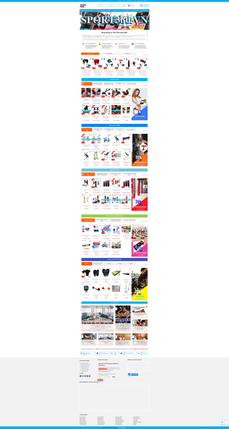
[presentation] (82, 68)
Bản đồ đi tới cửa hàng (103, 368)
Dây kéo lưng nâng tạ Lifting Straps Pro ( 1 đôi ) (106, 100)
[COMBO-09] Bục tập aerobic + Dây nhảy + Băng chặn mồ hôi (142, 72)
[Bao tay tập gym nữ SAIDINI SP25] (86, 92)
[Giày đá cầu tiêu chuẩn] (86, 272)
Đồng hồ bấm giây (86, 294)
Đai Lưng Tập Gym (131, 83)
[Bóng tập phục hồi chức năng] (96, 244)
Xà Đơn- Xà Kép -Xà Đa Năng (98, 129)
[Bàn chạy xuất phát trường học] (106, 288)
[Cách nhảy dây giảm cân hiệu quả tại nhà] (140, 325)
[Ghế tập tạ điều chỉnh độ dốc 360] (106, 155)
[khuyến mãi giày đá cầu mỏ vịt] (139, 284)
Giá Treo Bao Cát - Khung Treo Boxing (129, 174)
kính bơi (134, 424)
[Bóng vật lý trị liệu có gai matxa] (86, 244)
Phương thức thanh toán (85, 366)
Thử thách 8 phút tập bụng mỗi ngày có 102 (140, 314)
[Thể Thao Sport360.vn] (83, 5)
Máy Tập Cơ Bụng (107, 10)
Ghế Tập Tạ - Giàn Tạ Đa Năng (86, 129)
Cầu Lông (109, 263)
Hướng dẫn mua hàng (84, 363)
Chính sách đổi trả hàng (85, 369)
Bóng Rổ (131, 263)
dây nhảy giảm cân (118, 424)
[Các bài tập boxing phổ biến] (89, 339)
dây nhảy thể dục (118, 423)
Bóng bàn (120, 263)
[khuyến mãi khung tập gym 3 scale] (139, 150)
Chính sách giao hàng (84, 367)
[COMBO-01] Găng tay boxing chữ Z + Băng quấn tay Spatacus (86, 72)
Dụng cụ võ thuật (114, 170)
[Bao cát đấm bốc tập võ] (126, 183)
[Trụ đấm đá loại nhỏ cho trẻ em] (86, 199)
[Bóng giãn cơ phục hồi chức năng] (126, 229)
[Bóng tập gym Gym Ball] (116, 229)
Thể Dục (86, 263)
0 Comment (97, 329)
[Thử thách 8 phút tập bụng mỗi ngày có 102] (140, 312)
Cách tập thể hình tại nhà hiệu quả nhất (123, 325)
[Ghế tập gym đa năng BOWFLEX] (126, 155)
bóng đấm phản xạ (83, 423)
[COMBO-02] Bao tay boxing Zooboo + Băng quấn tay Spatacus (97, 72)
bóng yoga (135, 420)
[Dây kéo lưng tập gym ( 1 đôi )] (126, 92)
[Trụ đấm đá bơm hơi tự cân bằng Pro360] (96, 183)
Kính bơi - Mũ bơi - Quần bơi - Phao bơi (97, 264)
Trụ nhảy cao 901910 (126, 294)
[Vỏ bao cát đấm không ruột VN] (106, 183)
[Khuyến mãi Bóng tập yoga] (141, 240)
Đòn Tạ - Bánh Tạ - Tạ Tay (120, 129)
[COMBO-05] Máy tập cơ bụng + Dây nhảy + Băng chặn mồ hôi (120, 72)
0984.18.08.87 (146, 6)
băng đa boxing (82, 419)
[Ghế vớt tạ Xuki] (126, 138)
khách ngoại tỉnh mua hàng (85, 364)
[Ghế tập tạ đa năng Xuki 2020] (106, 138)
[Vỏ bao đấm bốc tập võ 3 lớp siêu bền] (116, 183)
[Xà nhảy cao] (116, 288)
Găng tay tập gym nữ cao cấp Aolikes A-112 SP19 (106, 117)
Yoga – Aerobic (125, 10)
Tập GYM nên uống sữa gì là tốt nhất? (140, 342)
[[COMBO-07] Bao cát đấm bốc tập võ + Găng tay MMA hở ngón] (131, 63)
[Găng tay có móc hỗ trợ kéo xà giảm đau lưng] (96, 109)
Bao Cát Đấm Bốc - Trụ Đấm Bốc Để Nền (88, 174)
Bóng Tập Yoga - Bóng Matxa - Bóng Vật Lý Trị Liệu (88, 220)
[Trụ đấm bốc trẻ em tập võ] (96, 199)
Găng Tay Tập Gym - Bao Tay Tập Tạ (86, 84)
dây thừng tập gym (136, 418)
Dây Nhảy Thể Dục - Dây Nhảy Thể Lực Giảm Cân (108, 84)
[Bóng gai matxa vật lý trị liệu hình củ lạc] (96, 229)
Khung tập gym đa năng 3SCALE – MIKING (96, 146)
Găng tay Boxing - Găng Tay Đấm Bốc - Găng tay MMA (102, 174)
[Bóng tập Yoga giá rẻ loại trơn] (86, 229)
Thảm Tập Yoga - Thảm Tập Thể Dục (102, 220)
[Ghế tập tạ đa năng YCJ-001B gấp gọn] (116, 155)
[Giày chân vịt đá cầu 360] (106, 272)
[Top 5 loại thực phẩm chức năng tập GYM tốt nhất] (123, 339)
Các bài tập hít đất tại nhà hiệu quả (97, 325)
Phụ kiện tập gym (98, 10)
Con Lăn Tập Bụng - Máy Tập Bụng (108, 129)
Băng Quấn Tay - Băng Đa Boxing (116, 174)
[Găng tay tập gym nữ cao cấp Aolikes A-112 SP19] (106, 109)
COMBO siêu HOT (90, 53)
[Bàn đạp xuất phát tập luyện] (96, 288)
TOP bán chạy (127, 53)
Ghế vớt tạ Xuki (126, 144)
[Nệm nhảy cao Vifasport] (126, 272)
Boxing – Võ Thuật (117, 10)
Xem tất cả (145, 84)
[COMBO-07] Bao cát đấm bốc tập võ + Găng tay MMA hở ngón (131, 72)
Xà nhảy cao (116, 294)
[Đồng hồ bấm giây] (86, 288)
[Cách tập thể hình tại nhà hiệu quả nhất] (123, 318)
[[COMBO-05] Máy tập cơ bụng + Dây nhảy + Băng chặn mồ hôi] (120, 63)
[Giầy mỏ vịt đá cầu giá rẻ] (96, 272)
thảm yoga (135, 419)
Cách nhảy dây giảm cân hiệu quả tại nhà (140, 328)
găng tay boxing (83, 418)
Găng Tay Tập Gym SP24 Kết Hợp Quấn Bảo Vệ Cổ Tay (96, 100)
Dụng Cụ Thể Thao (135, 10)
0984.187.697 (146, 4)
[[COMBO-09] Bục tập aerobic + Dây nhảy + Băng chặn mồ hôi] (142, 63)
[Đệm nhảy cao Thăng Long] (116, 272)
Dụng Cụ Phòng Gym (131, 129)
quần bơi (135, 423)
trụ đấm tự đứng (83, 424)
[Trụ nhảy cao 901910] (126, 288)
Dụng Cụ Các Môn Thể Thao (114, 259)
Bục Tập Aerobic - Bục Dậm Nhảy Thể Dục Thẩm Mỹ (116, 220)
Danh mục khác (143, 10)
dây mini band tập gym (119, 420)
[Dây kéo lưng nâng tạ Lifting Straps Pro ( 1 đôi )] (106, 92)
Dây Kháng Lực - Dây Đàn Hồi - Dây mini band (97, 84)
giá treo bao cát (82, 420)
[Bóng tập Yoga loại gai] (106, 244)
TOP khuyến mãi (108, 53)
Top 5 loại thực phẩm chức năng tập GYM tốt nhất (123, 342)
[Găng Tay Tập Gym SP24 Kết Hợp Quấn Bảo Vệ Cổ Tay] (96, 92)
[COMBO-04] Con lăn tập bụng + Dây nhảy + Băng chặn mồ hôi (108, 72)
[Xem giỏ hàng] (130, 5)
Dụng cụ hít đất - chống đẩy (120, 84)
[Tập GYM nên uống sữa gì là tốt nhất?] (140, 339)
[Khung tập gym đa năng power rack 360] (96, 155)
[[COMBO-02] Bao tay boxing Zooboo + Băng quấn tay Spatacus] (97, 63)
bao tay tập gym (118, 418)
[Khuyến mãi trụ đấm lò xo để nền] (141, 194)
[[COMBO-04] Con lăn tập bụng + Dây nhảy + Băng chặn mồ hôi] (109, 63)
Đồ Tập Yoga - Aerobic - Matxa (129, 220)
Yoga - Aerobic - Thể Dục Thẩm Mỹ (114, 215)
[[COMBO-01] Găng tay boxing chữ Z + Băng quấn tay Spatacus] (86, 63)
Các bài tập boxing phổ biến (89, 342)
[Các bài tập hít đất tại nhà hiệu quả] (97, 318)
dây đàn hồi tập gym (119, 419)
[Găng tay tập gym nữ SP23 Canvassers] (126, 109)
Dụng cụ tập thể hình (88, 10)
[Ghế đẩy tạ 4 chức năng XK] (86, 155)
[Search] (124, 5)
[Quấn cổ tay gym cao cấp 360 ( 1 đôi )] (116, 92)
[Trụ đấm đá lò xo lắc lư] (86, 183)
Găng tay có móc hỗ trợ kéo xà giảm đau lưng (96, 117)
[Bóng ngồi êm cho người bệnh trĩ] (116, 244)
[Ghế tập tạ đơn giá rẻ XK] (116, 138)
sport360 (123, 427)
